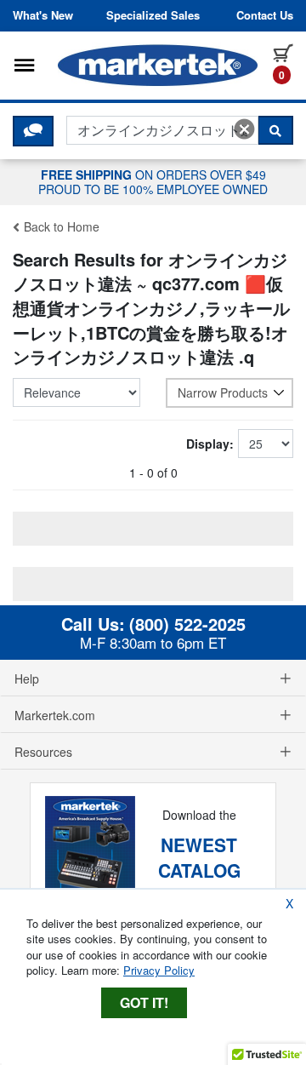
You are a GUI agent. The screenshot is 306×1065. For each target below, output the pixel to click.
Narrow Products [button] (223, 392)
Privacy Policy (159, 970)
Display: (210, 443)
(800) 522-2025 (187, 624)
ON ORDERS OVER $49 (153, 181)
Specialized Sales (153, 15)
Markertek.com (54, 715)
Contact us (264, 15)
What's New (43, 15)
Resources (43, 751)
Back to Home (59, 226)
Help (26, 678)
